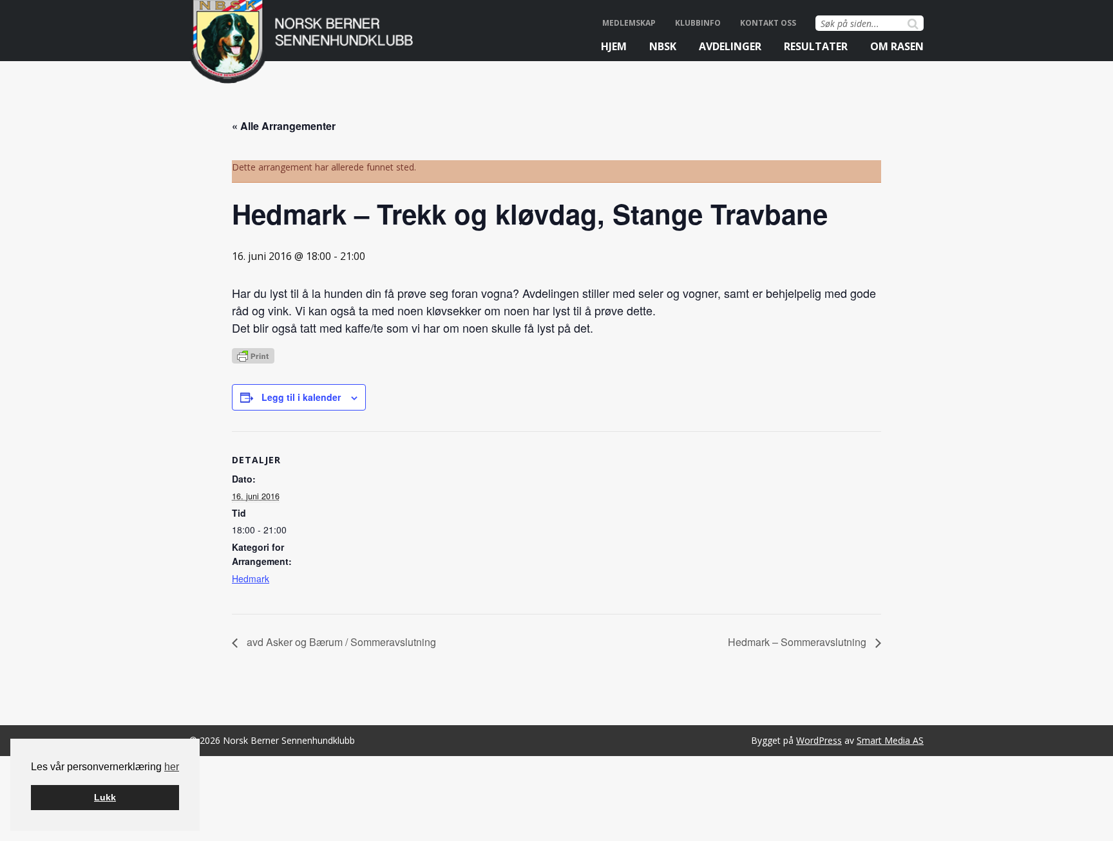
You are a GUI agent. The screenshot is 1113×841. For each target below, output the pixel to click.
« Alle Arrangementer (284, 125)
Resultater (816, 46)
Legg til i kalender (301, 397)
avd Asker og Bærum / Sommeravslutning (340, 641)
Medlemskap (629, 22)
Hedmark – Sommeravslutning (798, 641)
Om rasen (897, 46)
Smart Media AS (890, 740)
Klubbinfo (698, 22)
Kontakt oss (768, 22)
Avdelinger (730, 46)
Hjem (614, 46)
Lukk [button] (105, 797)
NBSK (662, 46)
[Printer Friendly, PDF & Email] (253, 354)
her (171, 766)
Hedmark (250, 578)
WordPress (819, 740)
